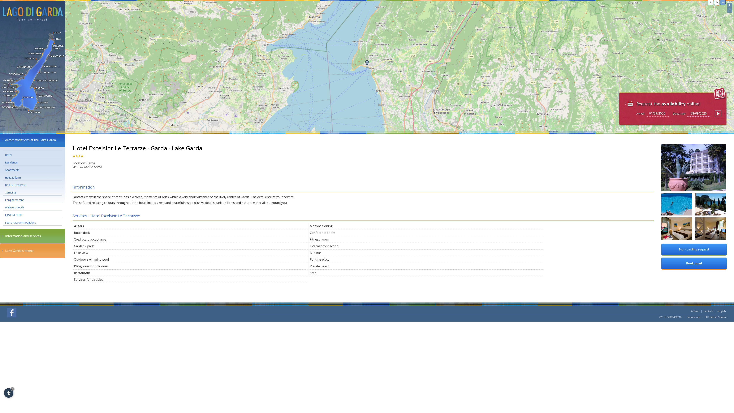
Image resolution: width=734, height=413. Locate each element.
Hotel (8, 155)
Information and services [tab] (23, 236)
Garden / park (84, 246)
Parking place (319, 259)
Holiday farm (13, 177)
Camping (10, 192)
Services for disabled (88, 279)
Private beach (319, 266)
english (721, 311)
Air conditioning (321, 226)
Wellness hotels (14, 207)
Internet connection (324, 246)
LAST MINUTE (14, 215)
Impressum (693, 317)
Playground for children (91, 266)
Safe (313, 273)
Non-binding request (694, 249)
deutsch (708, 311)
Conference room (322, 233)
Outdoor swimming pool (91, 259)
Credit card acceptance (90, 239)
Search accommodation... (20, 222)
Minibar (315, 253)
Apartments (12, 170)
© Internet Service (716, 317)
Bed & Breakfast (15, 185)
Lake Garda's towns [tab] (19, 251)
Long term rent (14, 200)
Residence (11, 162)
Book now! (694, 263)
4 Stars (79, 226)
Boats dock (82, 233)
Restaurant (82, 273)
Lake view (81, 253)
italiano (695, 311)
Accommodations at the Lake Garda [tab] (30, 140)
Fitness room (319, 239)
